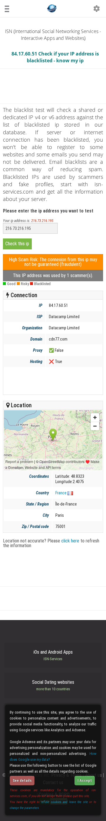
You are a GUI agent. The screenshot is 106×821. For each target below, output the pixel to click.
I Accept (84, 780)
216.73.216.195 (42, 220)
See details (22, 780)
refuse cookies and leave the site (64, 802)
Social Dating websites (53, 685)
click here (70, 541)
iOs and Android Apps (53, 655)
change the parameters (24, 808)
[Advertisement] (52, 380)
